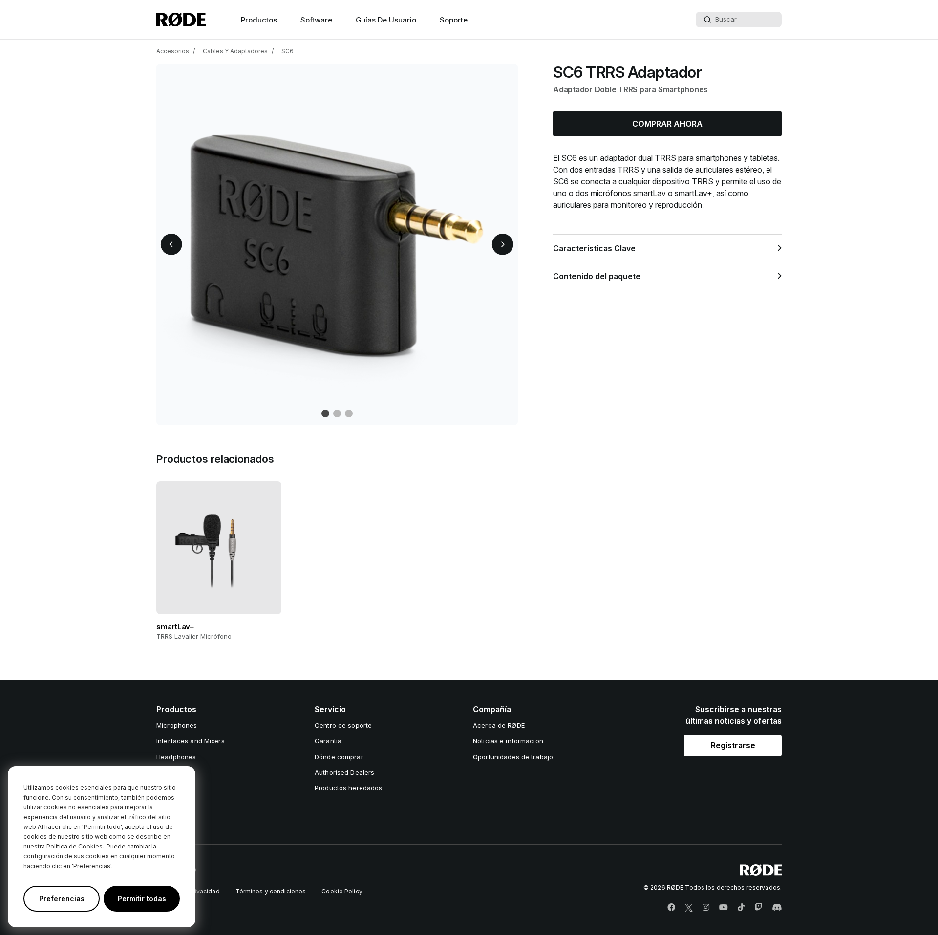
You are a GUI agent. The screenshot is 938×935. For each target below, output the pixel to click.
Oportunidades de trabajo (513, 757)
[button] (171, 244)
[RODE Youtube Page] (723, 908)
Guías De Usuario (386, 19)
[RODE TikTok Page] (741, 908)
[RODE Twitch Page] (758, 908)
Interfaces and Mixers (190, 741)
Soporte (454, 19)
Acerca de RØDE (499, 725)
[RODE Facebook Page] (671, 908)
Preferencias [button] (62, 898)
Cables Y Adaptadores (235, 51)
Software (316, 19)
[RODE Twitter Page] (689, 908)
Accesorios (172, 51)
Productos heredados (348, 788)
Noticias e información (508, 741)
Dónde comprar (339, 757)
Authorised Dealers (344, 772)
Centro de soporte (343, 725)
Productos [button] (259, 19)
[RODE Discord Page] (777, 908)
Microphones (176, 725)
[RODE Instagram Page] (706, 908)
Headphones (176, 757)
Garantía (328, 741)
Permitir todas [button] (142, 898)
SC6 (287, 51)
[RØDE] (181, 19)
